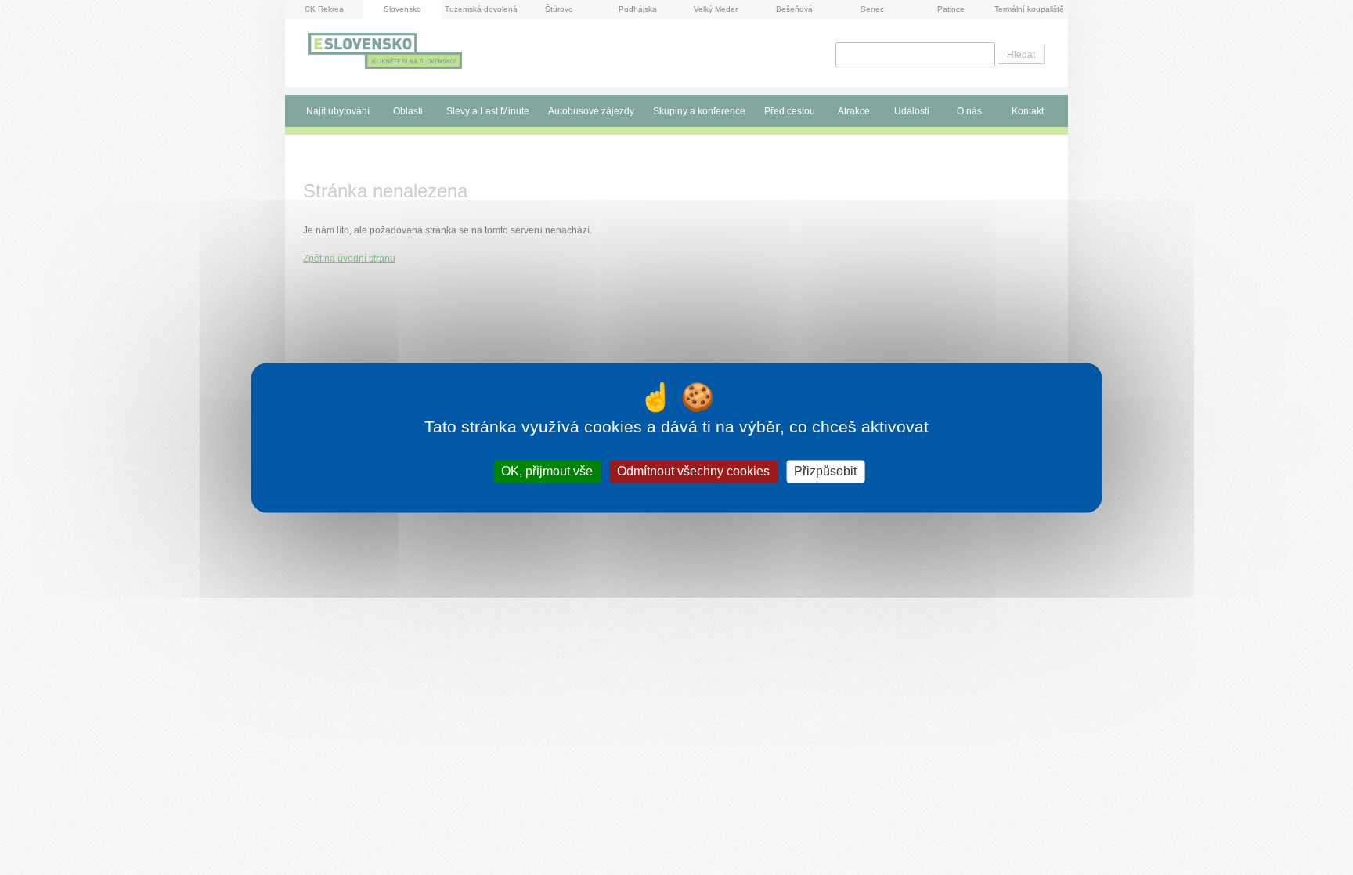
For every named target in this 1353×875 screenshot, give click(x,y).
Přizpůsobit (825, 471)
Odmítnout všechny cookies (693, 471)
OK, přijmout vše (547, 471)
